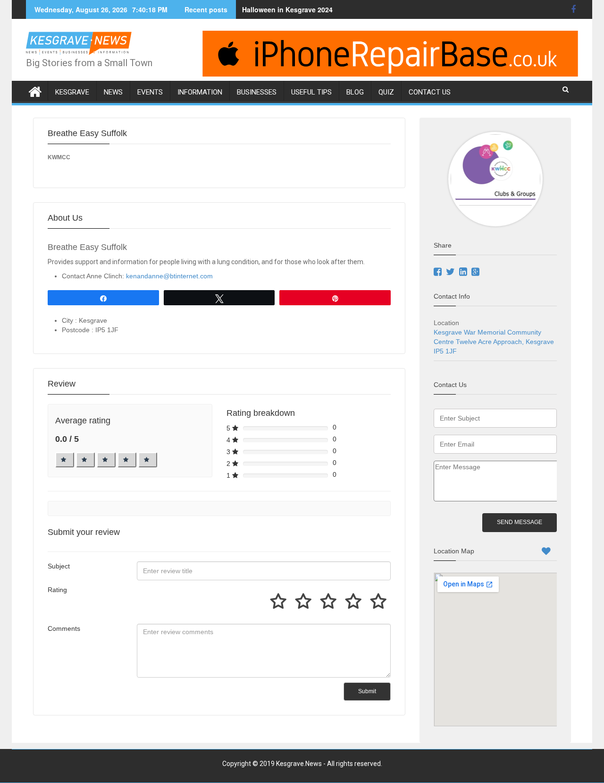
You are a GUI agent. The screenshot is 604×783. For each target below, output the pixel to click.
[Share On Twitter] (451, 272)
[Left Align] (64, 459)
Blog (355, 92)
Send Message (519, 522)
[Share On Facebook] (439, 272)
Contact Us (430, 92)
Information (199, 92)
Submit (367, 691)
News (113, 92)
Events (150, 92)
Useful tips (311, 92)
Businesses (257, 92)
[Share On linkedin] (464, 272)
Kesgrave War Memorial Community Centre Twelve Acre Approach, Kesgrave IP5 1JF (494, 341)
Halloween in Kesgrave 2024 (287, 9)
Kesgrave (72, 92)
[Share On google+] (476, 272)
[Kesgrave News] (35, 90)
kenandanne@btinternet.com (169, 276)
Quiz (386, 92)
